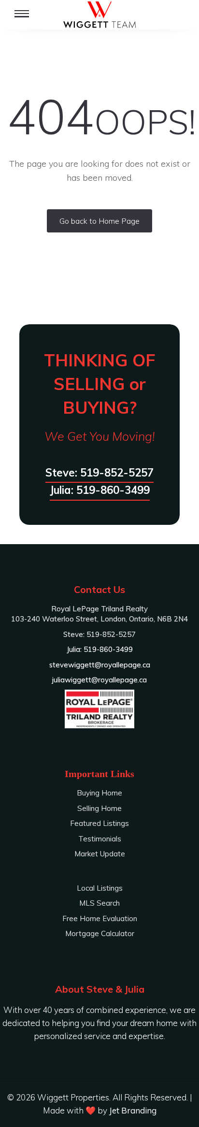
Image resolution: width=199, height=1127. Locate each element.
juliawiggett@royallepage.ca (99, 679)
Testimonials (99, 838)
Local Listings (100, 888)
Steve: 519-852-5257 (99, 472)
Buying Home (99, 792)
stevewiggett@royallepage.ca (99, 664)
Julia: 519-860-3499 (100, 490)
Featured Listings (99, 823)
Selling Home (99, 808)
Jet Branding (132, 1110)
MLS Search (99, 903)
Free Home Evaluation (99, 918)
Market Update (99, 853)
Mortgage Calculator (99, 933)
